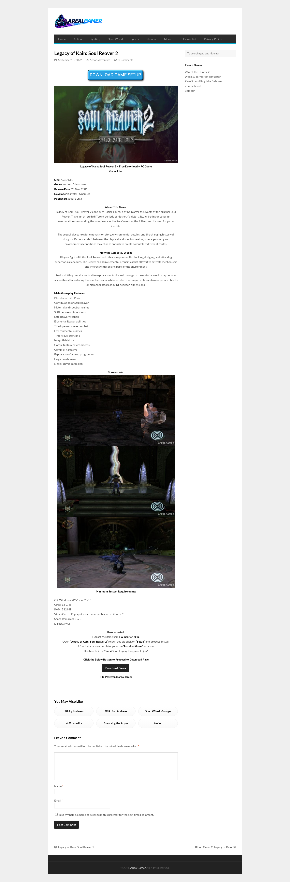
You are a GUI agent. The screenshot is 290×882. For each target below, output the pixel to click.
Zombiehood (193, 86)
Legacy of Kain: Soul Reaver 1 (76, 847)
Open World (115, 39)
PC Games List (187, 39)
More (167, 39)
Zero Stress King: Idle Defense (203, 81)
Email (58, 800)
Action (78, 39)
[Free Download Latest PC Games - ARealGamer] (78, 21)
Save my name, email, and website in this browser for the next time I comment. (106, 814)
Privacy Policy (213, 39)
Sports (135, 39)
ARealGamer (138, 867)
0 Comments (126, 60)
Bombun (190, 90)
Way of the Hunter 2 (197, 72)
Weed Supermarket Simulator (203, 76)
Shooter (151, 39)
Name (58, 786)
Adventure (104, 60)
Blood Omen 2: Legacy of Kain (213, 847)
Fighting (95, 39)
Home (62, 39)
